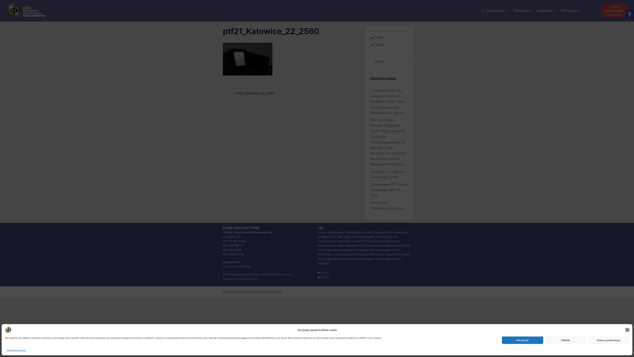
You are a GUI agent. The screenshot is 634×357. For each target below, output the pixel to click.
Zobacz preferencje (608, 340)
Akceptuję (522, 340)
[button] (627, 330)
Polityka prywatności (16, 350)
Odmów (565, 340)
